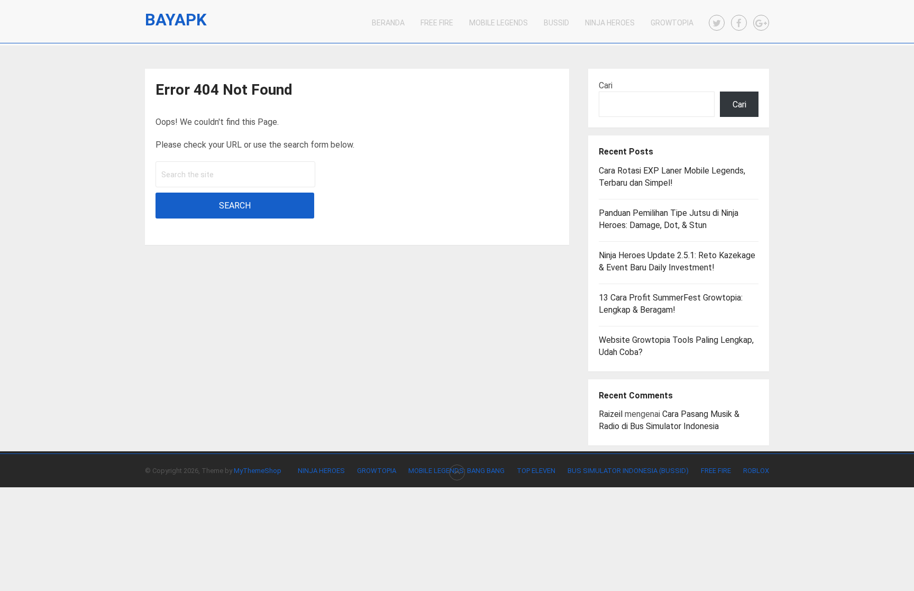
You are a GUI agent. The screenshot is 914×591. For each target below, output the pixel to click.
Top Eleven (536, 471)
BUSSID (556, 23)
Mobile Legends (498, 23)
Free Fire (437, 23)
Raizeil (611, 414)
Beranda (388, 23)
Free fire (716, 471)
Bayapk (176, 20)
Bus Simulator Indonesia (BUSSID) (628, 471)
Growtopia (672, 23)
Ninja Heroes (610, 23)
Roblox (756, 471)
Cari (606, 85)
